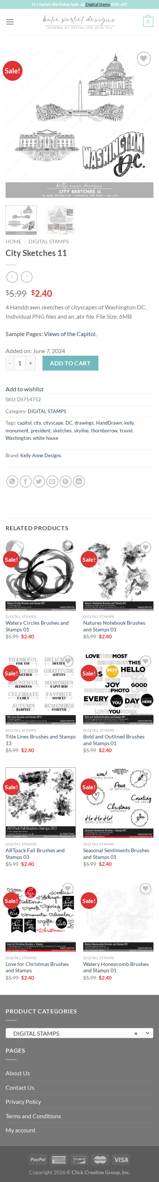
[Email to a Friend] (52, 481)
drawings (84, 423)
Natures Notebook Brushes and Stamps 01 (114, 626)
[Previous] (17, 124)
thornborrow (104, 431)
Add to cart (70, 362)
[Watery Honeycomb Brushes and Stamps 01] (118, 916)
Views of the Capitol (69, 333)
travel (126, 431)
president (41, 431)
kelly (129, 423)
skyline (81, 431)
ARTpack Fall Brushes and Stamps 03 (35, 853)
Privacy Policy (23, 1101)
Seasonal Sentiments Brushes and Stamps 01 (116, 853)
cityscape (53, 423)
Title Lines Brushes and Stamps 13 (41, 740)
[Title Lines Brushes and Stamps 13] (41, 689)
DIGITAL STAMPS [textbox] (75, 1033)
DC (68, 423)
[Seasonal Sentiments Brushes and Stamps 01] (118, 802)
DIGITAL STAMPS (48, 242)
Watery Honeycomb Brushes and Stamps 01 (116, 967)
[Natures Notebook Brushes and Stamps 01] (118, 575)
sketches (62, 431)
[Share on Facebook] (26, 481)
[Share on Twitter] (39, 481)
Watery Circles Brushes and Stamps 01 (37, 626)
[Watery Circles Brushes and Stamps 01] (41, 575)
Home (13, 242)
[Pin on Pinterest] (66, 481)
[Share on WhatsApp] (12, 481)
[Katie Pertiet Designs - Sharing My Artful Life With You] (79, 21)
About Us (18, 1072)
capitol (24, 423)
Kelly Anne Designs (40, 455)
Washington (18, 438)
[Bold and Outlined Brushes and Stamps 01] (118, 689)
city (37, 423)
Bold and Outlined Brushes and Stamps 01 (114, 740)
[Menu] (10, 22)
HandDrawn (109, 423)
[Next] (141, 124)
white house (45, 438)
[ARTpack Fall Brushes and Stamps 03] (41, 802)
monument (17, 431)
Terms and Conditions (33, 1115)
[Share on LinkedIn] (79, 481)
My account (20, 1129)
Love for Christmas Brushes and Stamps (37, 967)
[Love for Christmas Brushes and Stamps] (41, 916)
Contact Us (20, 1087)
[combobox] (79, 1033)
